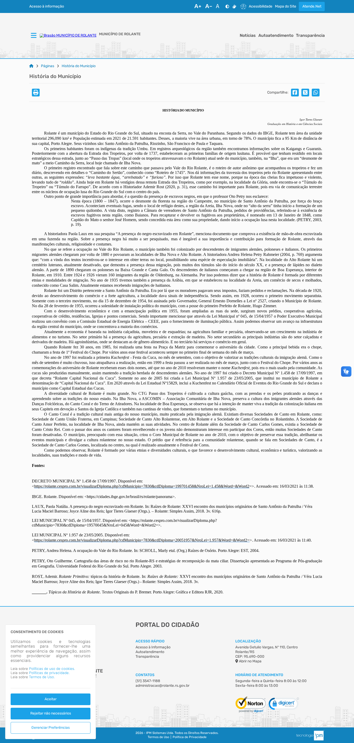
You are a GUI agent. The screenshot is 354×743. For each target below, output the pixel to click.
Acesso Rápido (150, 641)
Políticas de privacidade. (49, 673)
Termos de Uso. (42, 677)
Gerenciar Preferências (50, 727)
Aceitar (50, 699)
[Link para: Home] (31, 66)
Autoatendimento (275, 35)
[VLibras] (234, 6)
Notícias (248, 35)
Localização (248, 641)
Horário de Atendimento (259, 675)
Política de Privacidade (190, 737)
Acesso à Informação (153, 647)
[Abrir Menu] (33, 36)
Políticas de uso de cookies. (52, 669)
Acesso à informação (46, 6)
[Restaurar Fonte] (219, 6)
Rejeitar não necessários (50, 713)
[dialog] (50, 682)
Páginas (47, 66)
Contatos (145, 675)
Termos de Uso (158, 737)
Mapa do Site (285, 6)
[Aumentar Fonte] (197, 6)
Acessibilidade (260, 6)
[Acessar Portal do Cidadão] (68, 35)
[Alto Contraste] (227, 6)
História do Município (79, 66)
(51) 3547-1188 (148, 681)
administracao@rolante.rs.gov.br (162, 685)
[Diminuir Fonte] (208, 6)
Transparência (310, 35)
